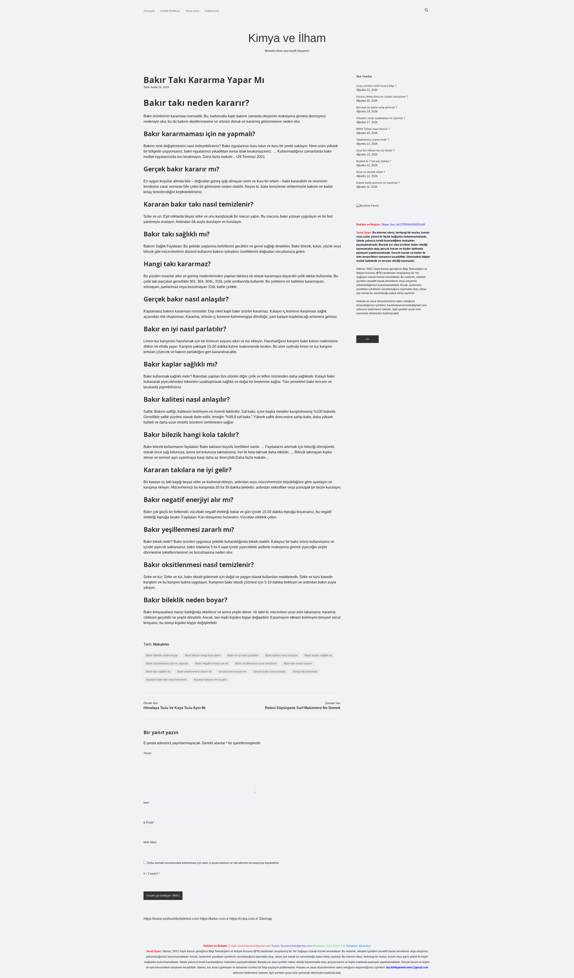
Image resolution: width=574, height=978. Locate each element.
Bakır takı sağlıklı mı (158, 671)
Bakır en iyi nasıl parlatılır (243, 655)
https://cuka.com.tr (243, 919)
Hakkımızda (212, 11)
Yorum (147, 753)
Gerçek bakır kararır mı (232, 671)
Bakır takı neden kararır (298, 663)
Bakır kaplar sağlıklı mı (318, 655)
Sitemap (265, 919)
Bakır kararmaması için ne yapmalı (167, 663)
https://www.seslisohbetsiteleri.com (171, 919)
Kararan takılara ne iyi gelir (210, 679)
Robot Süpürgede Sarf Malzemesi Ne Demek (302, 708)
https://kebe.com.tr (214, 919)
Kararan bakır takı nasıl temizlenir (166, 679)
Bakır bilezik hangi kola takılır (202, 655)
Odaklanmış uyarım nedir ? (372, 139)
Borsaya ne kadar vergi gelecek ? (376, 107)
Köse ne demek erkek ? (370, 172)
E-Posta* (149, 822)
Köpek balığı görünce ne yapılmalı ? (378, 182)
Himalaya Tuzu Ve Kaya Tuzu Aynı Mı (174, 708)
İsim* (147, 802)
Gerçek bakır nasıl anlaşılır (269, 671)
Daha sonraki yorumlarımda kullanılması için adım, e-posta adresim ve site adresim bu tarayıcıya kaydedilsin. (213, 862)
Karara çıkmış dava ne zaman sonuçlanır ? (382, 96)
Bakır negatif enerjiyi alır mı (211, 663)
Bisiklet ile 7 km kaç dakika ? (373, 161)
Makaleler (161, 644)
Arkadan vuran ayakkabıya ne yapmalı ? (380, 118)
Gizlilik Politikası (170, 11)
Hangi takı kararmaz (305, 671)
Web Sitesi (150, 842)
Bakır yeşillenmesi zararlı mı (194, 671)
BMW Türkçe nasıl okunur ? (373, 129)
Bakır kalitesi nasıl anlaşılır (281, 655)
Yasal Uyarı (192, 11)
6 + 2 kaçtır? (152, 873)
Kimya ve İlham (287, 38)
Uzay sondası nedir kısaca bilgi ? (376, 85)
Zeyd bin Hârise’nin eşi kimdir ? (375, 150)
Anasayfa (149, 11)
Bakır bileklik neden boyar (162, 655)
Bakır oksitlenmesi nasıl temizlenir (256, 663)
